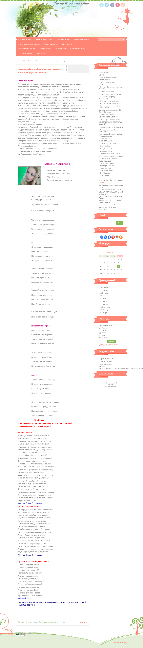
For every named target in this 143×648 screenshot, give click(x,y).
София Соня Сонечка (107, 163)
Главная (18, 61)
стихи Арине (45, 622)
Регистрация (118, 643)
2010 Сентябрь (105, 307)
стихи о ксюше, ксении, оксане (110, 189)
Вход (125, 643)
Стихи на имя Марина (107, 91)
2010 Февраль (104, 293)
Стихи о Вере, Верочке (107, 114)
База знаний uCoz (106, 364)
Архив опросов (113, 344)
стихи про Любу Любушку (108, 158)
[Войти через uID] (101, 237)
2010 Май (103, 299)
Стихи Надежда (105, 173)
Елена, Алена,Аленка (107, 82)
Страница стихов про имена (109, 101)
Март (29, 61)
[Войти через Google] (117, 237)
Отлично (104, 328)
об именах (71, 3)
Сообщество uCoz (106, 361)
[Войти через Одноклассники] (121, 237)
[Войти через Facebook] (109, 237)
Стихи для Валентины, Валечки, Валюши (110, 88)
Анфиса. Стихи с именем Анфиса (111, 127)
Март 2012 (111, 252)
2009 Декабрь (104, 287)
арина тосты (54, 622)
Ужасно (104, 337)
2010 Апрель (104, 296)
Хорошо (104, 330)
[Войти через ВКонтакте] (105, 237)
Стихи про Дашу (105, 146)
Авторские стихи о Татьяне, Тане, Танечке (111, 197)
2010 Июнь (103, 301)
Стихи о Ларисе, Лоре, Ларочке (110, 94)
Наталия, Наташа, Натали (108, 77)
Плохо (104, 335)
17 (33, 61)
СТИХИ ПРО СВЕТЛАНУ (108, 143)
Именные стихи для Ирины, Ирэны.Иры (108, 130)
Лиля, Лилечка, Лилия (107, 149)
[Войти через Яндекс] (113, 237)
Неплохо (104, 333)
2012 (24, 61)
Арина (22, 622)
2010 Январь (104, 290)
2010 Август (104, 304)
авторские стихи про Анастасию (111, 205)
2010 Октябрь (104, 310)
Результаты (103, 344)
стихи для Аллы (105, 138)
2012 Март (103, 313)
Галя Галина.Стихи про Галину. (110, 154)
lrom (36, 622)
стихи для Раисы (105, 168)
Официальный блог (106, 359)
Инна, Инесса (104, 72)
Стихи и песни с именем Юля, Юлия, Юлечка (109, 106)
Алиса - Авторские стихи (108, 178)
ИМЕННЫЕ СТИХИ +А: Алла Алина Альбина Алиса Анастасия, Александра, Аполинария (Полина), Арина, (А (111, 121)
